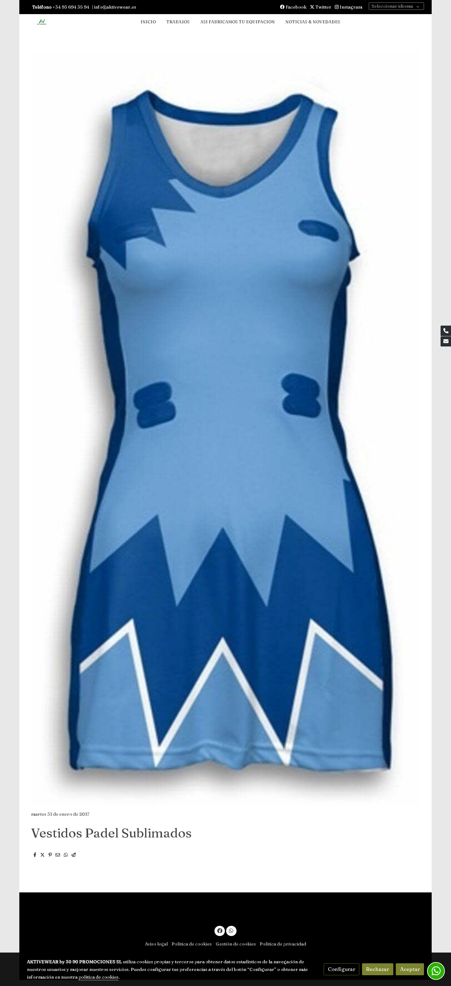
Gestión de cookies (236, 944)
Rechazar (377, 969)
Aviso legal (156, 944)
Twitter (322, 7)
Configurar (341, 969)
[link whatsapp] (231, 930)
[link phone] (446, 331)
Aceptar (410, 969)
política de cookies (98, 977)
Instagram (350, 7)
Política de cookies (192, 944)
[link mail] (446, 341)
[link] (41, 22)
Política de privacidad (283, 944)
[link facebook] (219, 930)
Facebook (295, 7)
